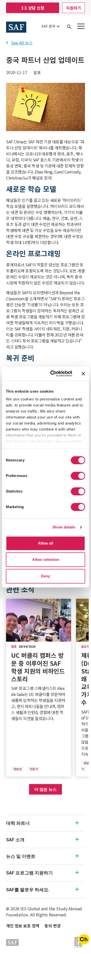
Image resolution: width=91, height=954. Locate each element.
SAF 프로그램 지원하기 (29, 872)
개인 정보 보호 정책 (22, 926)
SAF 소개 (15, 839)
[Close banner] (83, 373)
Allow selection (45, 559)
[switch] (78, 476)
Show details (63, 527)
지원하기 (73, 8)
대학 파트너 (18, 823)
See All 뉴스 (22, 43)
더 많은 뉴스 (45, 789)
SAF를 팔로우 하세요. (28, 889)
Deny (45, 576)
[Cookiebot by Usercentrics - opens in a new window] (53, 373)
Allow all (45, 543)
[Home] (16, 26)
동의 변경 (52, 926)
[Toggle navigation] (81, 26)
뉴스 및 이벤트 (20, 856)
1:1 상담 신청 (32, 8)
